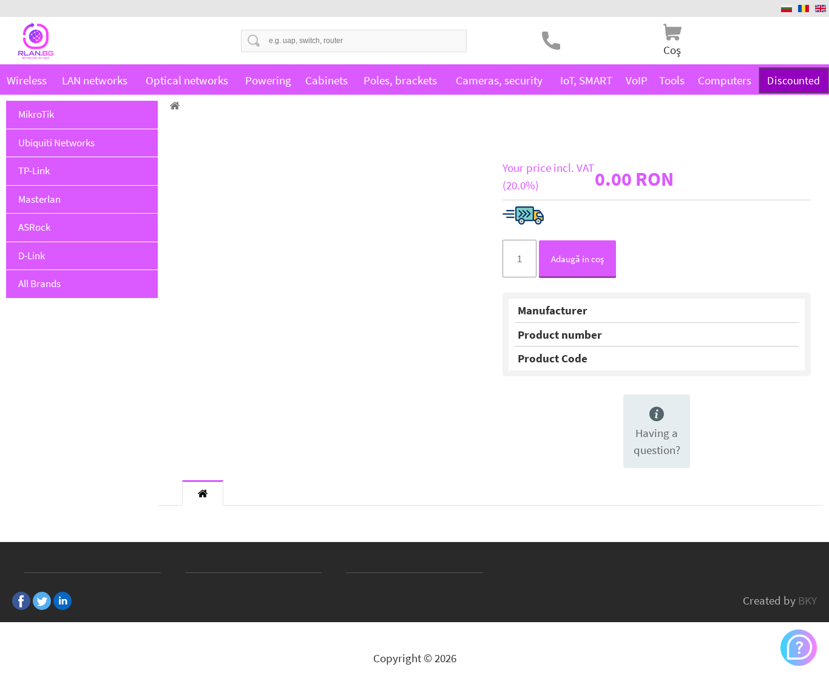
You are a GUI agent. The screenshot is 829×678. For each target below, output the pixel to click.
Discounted (794, 80)
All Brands (39, 283)
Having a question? (657, 441)
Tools (672, 80)
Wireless (27, 80)
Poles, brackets (400, 80)
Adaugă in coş (577, 259)
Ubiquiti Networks (56, 142)
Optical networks (187, 80)
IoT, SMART (586, 80)
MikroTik (36, 114)
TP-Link (34, 170)
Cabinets (326, 80)
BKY (807, 600)
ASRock (34, 227)
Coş (672, 49)
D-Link (31, 255)
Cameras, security (499, 80)
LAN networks (94, 80)
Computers (724, 80)
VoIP (637, 80)
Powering (268, 80)
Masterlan (39, 199)
